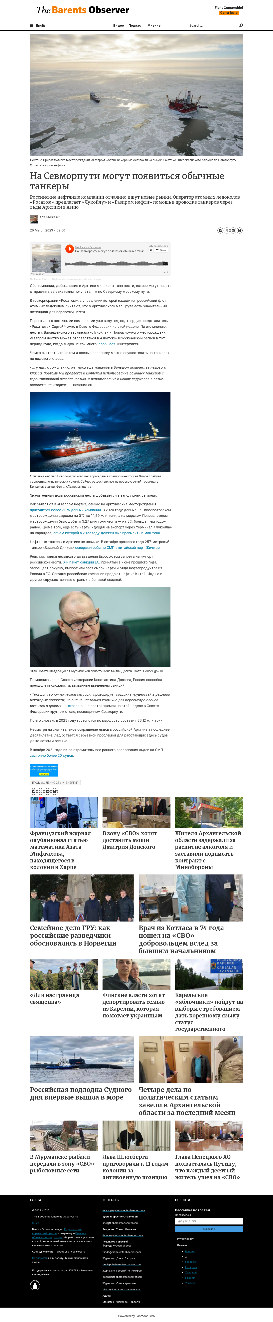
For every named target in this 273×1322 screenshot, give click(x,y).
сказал (74, 706)
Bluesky (190, 1251)
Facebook (191, 1261)
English (42, 25)
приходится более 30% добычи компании (65, 510)
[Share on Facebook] (220, 230)
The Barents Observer (40, 279)
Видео (118, 25)
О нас (35, 1222)
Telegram (191, 1272)
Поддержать (40, 1258)
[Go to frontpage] (84, 10)
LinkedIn (190, 1277)
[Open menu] (31, 25)
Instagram (191, 1267)
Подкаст (136, 25)
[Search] (241, 25)
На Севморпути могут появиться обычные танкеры (76, 279)
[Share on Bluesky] (240, 230)
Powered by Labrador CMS (136, 1316)
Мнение (153, 25)
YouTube (190, 1283)
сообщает (107, 344)
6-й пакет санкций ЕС (81, 562)
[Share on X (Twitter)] (227, 230)
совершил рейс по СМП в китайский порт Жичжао (117, 548)
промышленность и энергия (55, 782)
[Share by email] (233, 230)
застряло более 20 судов (51, 756)
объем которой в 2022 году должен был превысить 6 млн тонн (106, 533)
